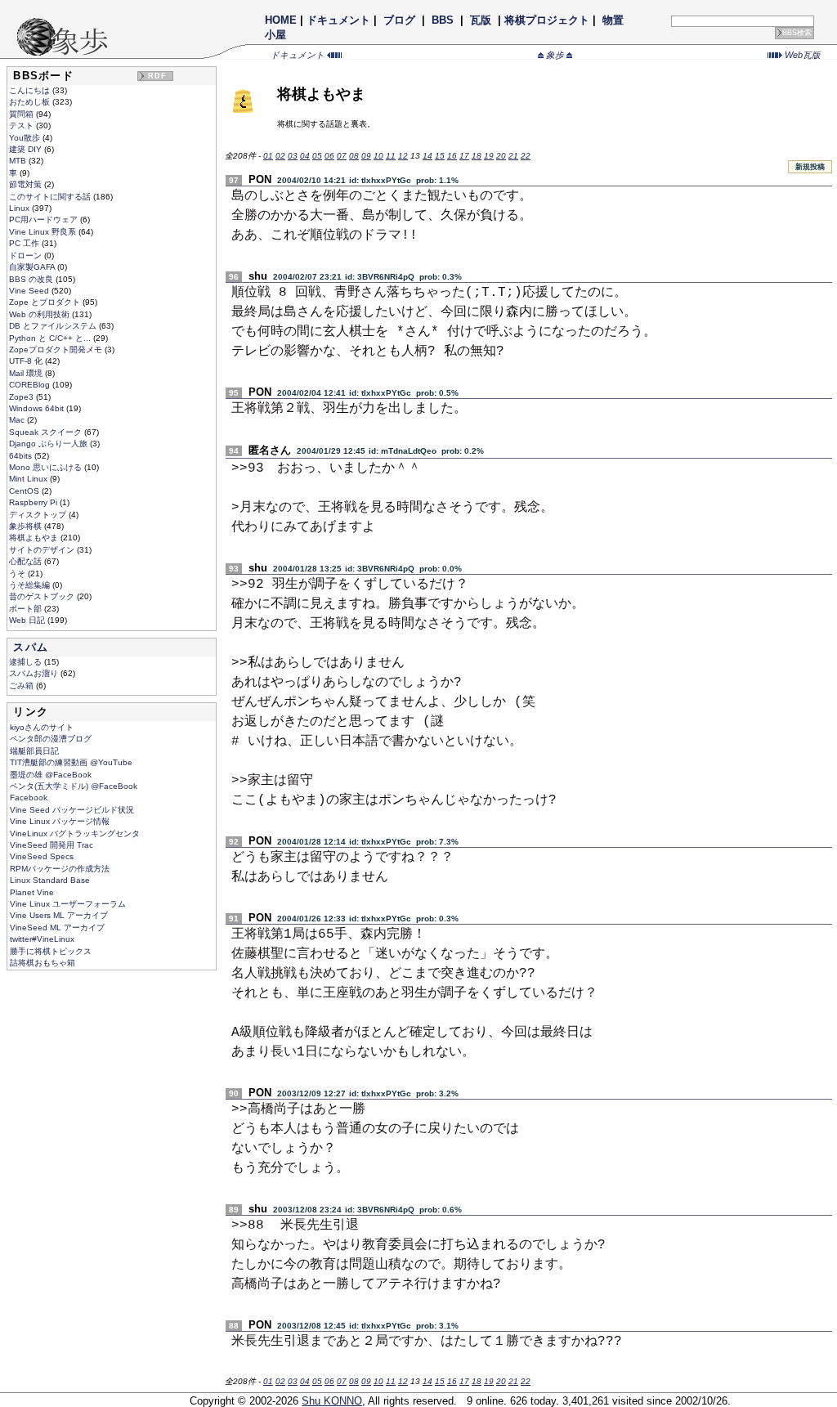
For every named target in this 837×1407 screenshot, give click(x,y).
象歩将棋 (26, 526)
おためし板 (30, 101)
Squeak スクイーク (46, 432)
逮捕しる (26, 661)
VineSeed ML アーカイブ (57, 927)
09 (366, 155)
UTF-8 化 (27, 360)
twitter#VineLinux (42, 938)
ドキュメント (338, 20)
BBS (442, 20)
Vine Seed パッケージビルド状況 (72, 809)
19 (489, 155)
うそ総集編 (30, 584)
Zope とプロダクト (46, 302)
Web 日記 (28, 620)
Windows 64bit (37, 408)
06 (329, 155)
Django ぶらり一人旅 (49, 443)
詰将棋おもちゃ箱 (42, 962)
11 (391, 155)
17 (464, 155)
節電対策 (26, 184)
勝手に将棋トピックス (51, 951)
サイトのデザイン (43, 549)
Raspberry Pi (34, 502)
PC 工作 (25, 243)
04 (305, 155)
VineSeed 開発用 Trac (51, 844)
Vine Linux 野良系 (43, 231)
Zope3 (22, 396)
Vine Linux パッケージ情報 (60, 821)
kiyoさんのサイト (42, 727)
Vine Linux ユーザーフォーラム (68, 903)
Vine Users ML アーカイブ (59, 915)
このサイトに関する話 (51, 196)
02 (280, 155)
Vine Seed (30, 290)
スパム (30, 647)
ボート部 (26, 608)
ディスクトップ (39, 514)
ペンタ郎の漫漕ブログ (51, 738)
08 (354, 155)
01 (268, 155)
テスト (22, 125)
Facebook (28, 797)
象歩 (555, 55)
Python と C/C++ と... (51, 338)
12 (403, 155)
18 (476, 155)
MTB (19, 160)
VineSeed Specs (42, 856)
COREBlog (30, 384)
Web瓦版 (801, 55)
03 (293, 155)
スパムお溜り (34, 673)
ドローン (26, 255)
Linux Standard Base (50, 880)
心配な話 (26, 561)
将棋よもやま (34, 537)
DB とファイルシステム (54, 325)
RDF (158, 76)
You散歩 (26, 137)
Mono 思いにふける (46, 467)
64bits (21, 455)
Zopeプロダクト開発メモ (57, 349)
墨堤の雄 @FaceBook (51, 774)
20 (501, 155)
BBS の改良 (32, 279)
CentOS (25, 490)
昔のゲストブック (43, 596)
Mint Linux (29, 478)
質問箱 (22, 114)
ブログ (399, 20)
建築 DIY (26, 149)
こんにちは (30, 90)
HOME (281, 20)
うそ (18, 573)
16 (452, 155)
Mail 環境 (27, 373)
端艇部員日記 (34, 750)
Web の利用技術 (40, 314)
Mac (18, 419)
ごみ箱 (22, 685)
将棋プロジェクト (546, 20)
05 (317, 155)
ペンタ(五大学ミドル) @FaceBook (73, 786)
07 (342, 155)
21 (513, 155)
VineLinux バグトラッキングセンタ (75, 833)
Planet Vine (32, 892)
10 (378, 155)
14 (427, 155)
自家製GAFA (33, 266)
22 (525, 155)
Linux (20, 208)
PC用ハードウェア (44, 219)
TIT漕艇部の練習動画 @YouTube (71, 762)
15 (440, 155)
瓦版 (481, 20)
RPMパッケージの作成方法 (60, 868)
